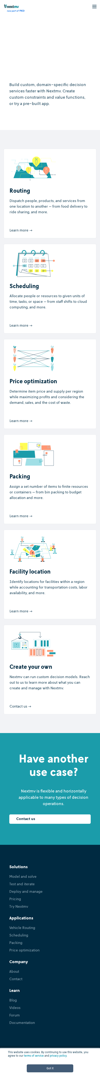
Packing (15, 942)
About (14, 971)
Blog (13, 1000)
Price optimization (24, 950)
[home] (12, 8)
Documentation (22, 1022)
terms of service (34, 1055)
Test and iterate (22, 884)
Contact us (25, 818)
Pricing (15, 898)
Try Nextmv (18, 906)
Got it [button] (50, 1068)
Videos (14, 1007)
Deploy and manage (26, 891)
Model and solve (23, 876)
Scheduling (18, 935)
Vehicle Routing (22, 927)
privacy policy (58, 1055)
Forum (14, 1015)
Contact (15, 978)
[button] (94, 6)
